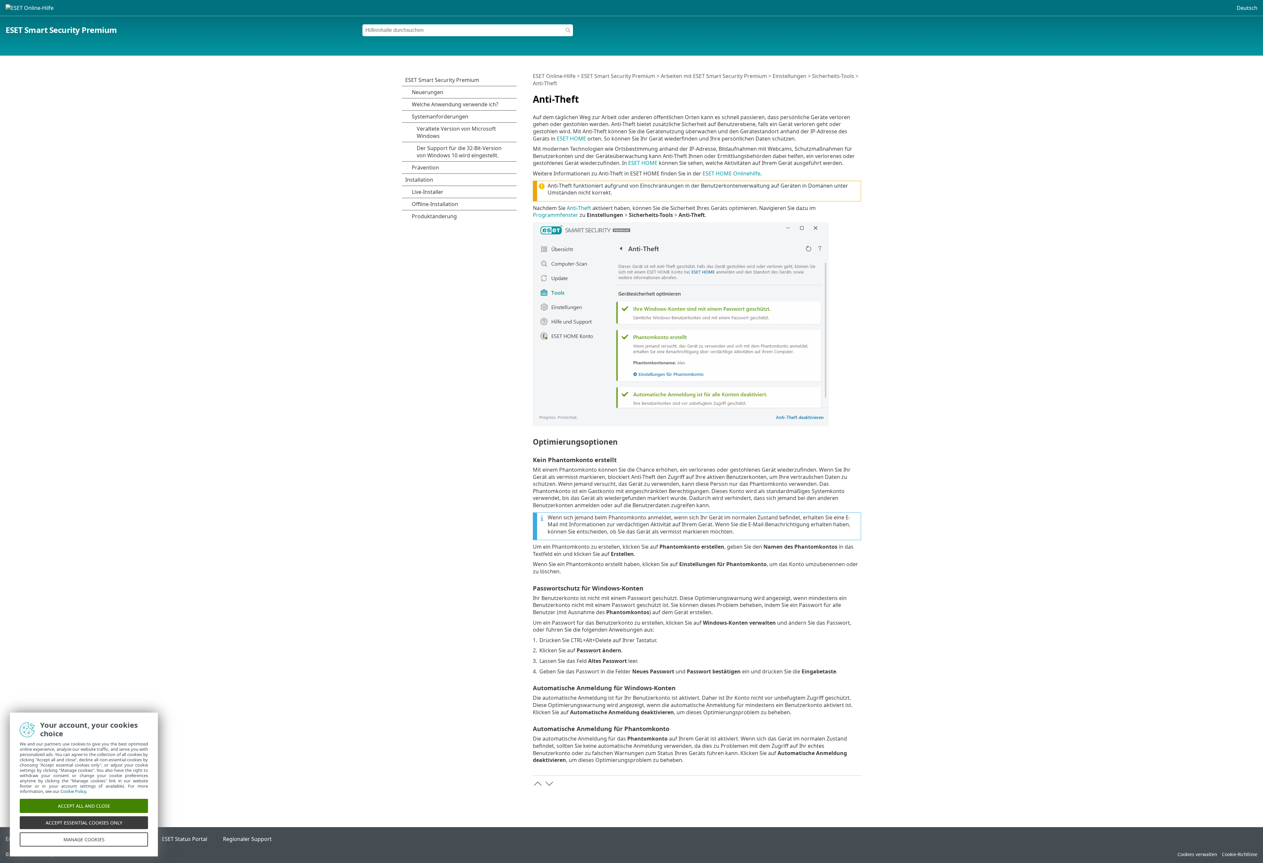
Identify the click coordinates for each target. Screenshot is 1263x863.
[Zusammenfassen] (857, 96)
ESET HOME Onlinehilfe (731, 173)
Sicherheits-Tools (833, 76)
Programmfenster (555, 215)
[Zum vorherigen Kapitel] (538, 784)
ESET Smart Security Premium (61, 29)
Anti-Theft (579, 208)
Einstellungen (789, 76)
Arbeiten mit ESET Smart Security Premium (714, 76)
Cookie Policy (73, 791)
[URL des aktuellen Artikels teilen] (837, 96)
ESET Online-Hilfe (554, 76)
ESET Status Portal (184, 839)
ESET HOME (571, 138)
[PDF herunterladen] (847, 96)
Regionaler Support (247, 839)
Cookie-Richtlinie (1239, 854)
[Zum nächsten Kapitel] (549, 784)
